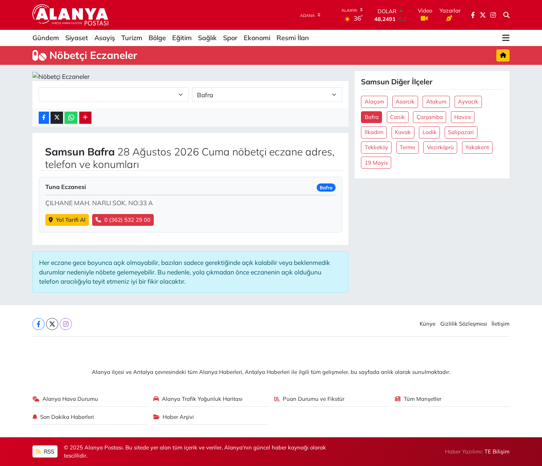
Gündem (45, 38)
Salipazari (461, 132)
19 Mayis (376, 162)
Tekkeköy (376, 147)
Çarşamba (430, 116)
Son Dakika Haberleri (67, 416)
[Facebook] (38, 324)
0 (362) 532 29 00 (127, 219)
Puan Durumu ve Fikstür (313, 398)
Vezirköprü (440, 147)
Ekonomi (257, 38)
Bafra (372, 116)
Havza (462, 116)
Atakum (436, 101)
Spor (230, 38)
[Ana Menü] (506, 38)
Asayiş (104, 38)
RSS (48, 451)
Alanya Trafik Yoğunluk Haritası (202, 398)
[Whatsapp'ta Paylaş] (71, 118)
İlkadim (374, 132)
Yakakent (477, 147)
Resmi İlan (293, 38)
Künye (427, 323)
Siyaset (76, 38)
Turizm (131, 38)
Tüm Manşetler (422, 398)
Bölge (157, 38)
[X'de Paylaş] (57, 118)
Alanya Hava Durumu (70, 398)
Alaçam (374, 101)
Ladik (430, 132)
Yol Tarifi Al (71, 219)
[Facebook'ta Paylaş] (44, 118)
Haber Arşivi (178, 416)
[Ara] (506, 15)
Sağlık (207, 38)
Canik (397, 116)
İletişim (500, 323)
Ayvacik (468, 101)
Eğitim (182, 38)
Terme (407, 147)
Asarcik (405, 101)
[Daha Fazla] (85, 118)
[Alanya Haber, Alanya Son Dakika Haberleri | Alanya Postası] (71, 14)
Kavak (403, 132)
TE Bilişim (497, 451)
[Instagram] (66, 324)
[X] (52, 324)
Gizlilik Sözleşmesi (463, 323)
